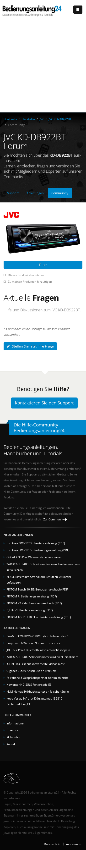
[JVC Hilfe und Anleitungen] (43, 215)
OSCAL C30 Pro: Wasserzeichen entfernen (34, 557)
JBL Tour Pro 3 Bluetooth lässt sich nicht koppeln (38, 650)
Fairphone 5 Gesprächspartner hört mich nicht (37, 677)
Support (13, 193)
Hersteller (28, 119)
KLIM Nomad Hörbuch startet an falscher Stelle (37, 691)
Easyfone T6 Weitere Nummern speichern (34, 643)
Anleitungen (35, 193)
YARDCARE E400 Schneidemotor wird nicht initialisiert (42, 657)
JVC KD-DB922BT (59, 119)
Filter (43, 264)
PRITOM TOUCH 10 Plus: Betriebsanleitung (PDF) (38, 617)
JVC (42, 119)
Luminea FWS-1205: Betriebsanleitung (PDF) (35, 543)
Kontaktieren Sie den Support (44, 403)
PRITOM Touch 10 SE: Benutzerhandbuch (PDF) (37, 589)
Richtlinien (13, 737)
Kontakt (11, 744)
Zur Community (53, 519)
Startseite (10, 119)
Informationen (15, 723)
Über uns (12, 730)
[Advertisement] (43, 66)
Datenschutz (52, 844)
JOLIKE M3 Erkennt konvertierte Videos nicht (35, 664)
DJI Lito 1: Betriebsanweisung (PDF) (29, 610)
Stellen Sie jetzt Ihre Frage (33, 346)
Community (59, 193)
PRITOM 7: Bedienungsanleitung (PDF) (31, 596)
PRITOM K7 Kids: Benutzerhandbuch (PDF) (34, 603)
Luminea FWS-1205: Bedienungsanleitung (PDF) (38, 550)
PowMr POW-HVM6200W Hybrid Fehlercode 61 (37, 636)
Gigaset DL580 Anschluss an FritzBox (31, 671)
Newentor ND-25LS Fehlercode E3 (29, 684)
